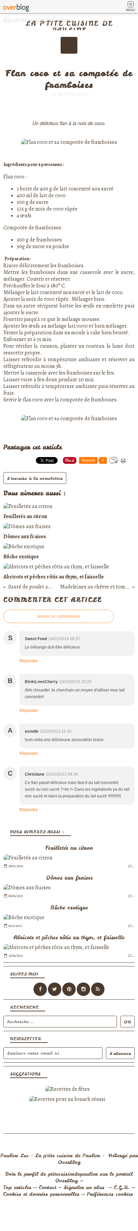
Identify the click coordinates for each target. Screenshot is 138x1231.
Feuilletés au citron (69, 847)
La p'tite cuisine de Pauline (69, 27)
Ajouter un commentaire (58, 616)
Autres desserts (69, 64)
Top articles (17, 1187)
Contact (47, 1187)
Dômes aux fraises (69, 877)
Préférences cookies (110, 1194)
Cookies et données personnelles (41, 1194)
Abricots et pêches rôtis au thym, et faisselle (69, 937)
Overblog (69, 1162)
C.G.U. (122, 1187)
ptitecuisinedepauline (73, 1174)
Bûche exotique (69, 907)
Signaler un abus (85, 1187)
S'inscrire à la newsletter (35, 478)
